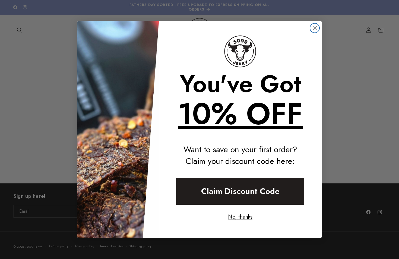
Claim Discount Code (240, 191)
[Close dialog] (314, 28)
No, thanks (240, 217)
